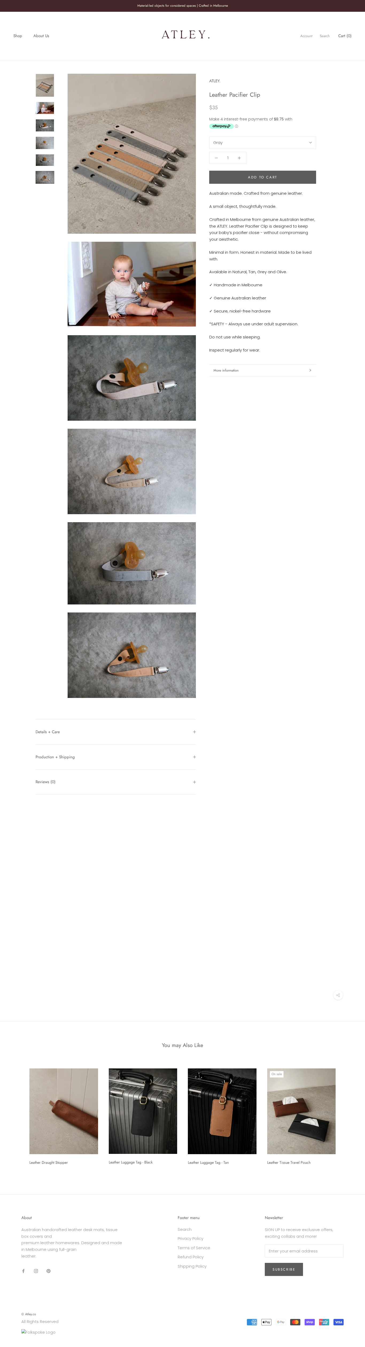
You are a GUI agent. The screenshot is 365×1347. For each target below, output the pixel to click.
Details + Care (48, 732)
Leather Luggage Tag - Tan (208, 1162)
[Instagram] (36, 1271)
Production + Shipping (55, 757)
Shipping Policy (192, 1266)
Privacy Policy (190, 1238)
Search (325, 35)
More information (226, 370)
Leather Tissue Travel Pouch (288, 1162)
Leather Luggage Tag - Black (131, 1162)
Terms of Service (194, 1248)
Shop (17, 36)
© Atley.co (28, 1314)
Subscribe (284, 1269)
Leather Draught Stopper (48, 1162)
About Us (41, 36)
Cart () (345, 36)
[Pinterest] (48, 1271)
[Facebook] (23, 1271)
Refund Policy (191, 1257)
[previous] (17, 1115)
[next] (348, 1115)
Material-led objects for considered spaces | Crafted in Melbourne (182, 5)
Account (306, 35)
